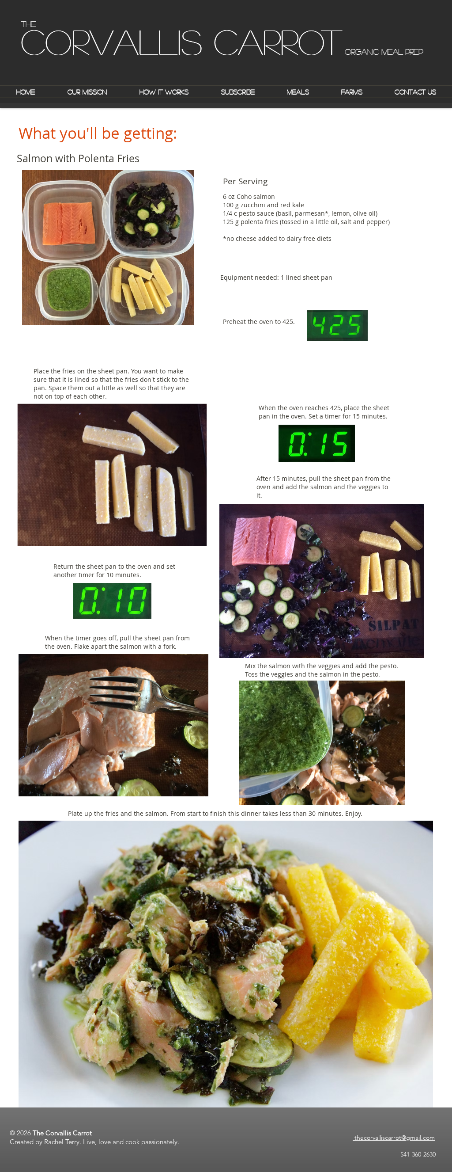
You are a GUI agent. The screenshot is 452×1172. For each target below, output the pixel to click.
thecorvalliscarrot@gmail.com (394, 1138)
